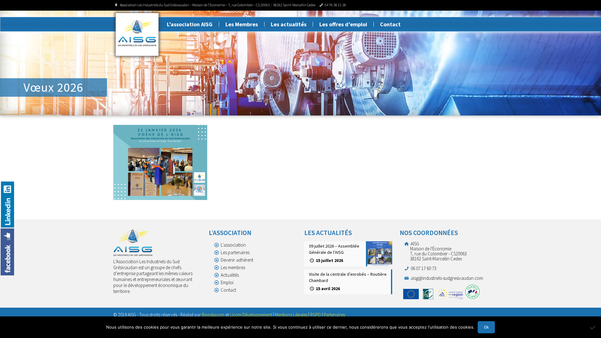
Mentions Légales (291, 315)
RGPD (315, 315)
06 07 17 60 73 (423, 268)
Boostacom (213, 315)
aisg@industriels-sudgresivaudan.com (446, 278)
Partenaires (334, 315)
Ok (486, 327)
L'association (233, 245)
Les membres (233, 267)
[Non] (593, 327)
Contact (228, 290)
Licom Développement (251, 315)
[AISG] (137, 34)
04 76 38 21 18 (335, 5)
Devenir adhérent (237, 260)
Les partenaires (235, 252)
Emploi (227, 282)
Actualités (230, 275)
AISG (438, 251)
